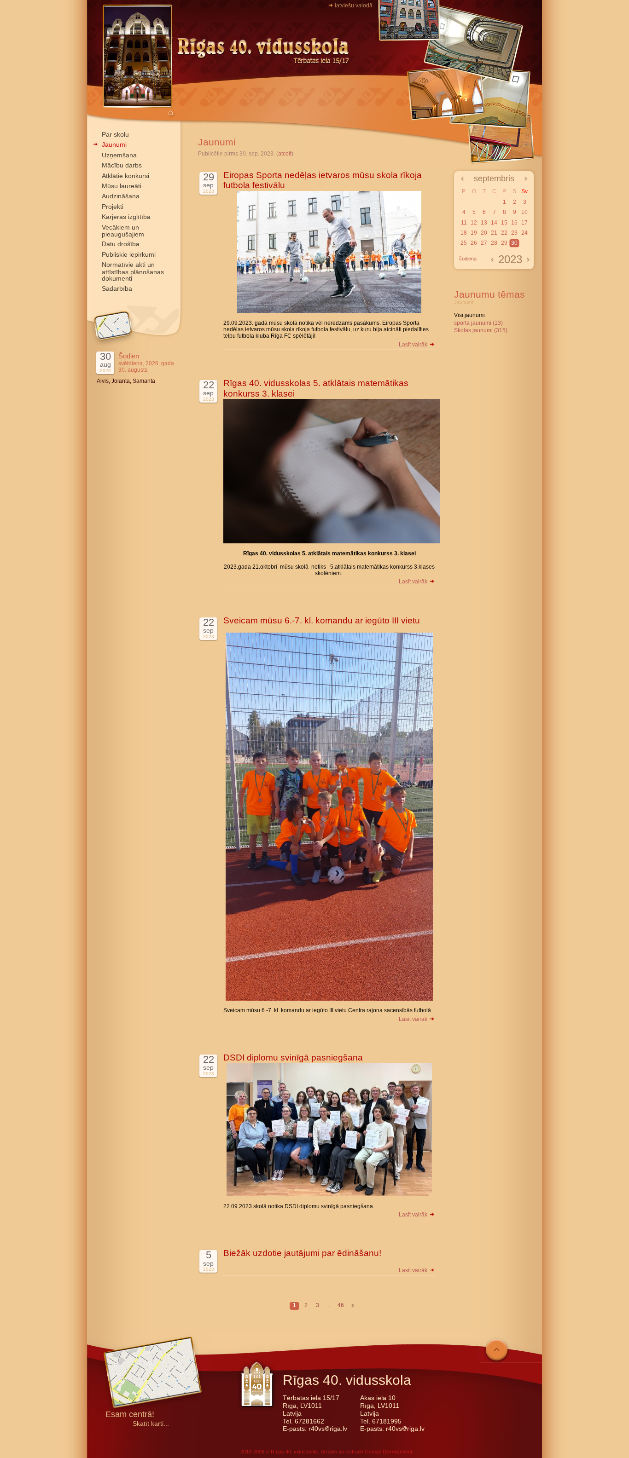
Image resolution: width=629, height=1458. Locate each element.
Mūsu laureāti (121, 186)
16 (514, 222)
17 (524, 222)
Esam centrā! (129, 1415)
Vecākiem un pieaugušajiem (123, 231)
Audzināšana (121, 196)
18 (463, 233)
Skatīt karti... (151, 1423)
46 (341, 1305)
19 (474, 233)
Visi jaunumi (469, 315)
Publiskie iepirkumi (129, 254)
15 (504, 222)
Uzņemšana (119, 155)
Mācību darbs (122, 165)
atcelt (284, 153)
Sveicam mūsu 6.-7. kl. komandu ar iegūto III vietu (321, 620)
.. (329, 1305)
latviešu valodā (354, 5)
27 (484, 243)
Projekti (112, 206)
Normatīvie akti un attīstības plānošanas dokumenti (133, 271)
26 (474, 243)
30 (514, 243)
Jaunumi (114, 144)
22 (504, 233)
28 (494, 243)
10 (524, 212)
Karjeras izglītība (126, 216)
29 (504, 243)
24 (524, 233)
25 (463, 243)
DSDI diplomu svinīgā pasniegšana (293, 1057)
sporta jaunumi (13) (478, 323)
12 (474, 222)
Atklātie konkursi (125, 175)
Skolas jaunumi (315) (480, 330)
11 (464, 222)
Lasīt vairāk (414, 344)
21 (494, 233)
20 (484, 233)
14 (494, 222)
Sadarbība (117, 288)
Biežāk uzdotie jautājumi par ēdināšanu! (302, 1253)
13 (484, 222)
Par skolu (115, 134)
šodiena (468, 258)
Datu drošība (121, 244)
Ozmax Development (388, 1451)
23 (514, 233)
